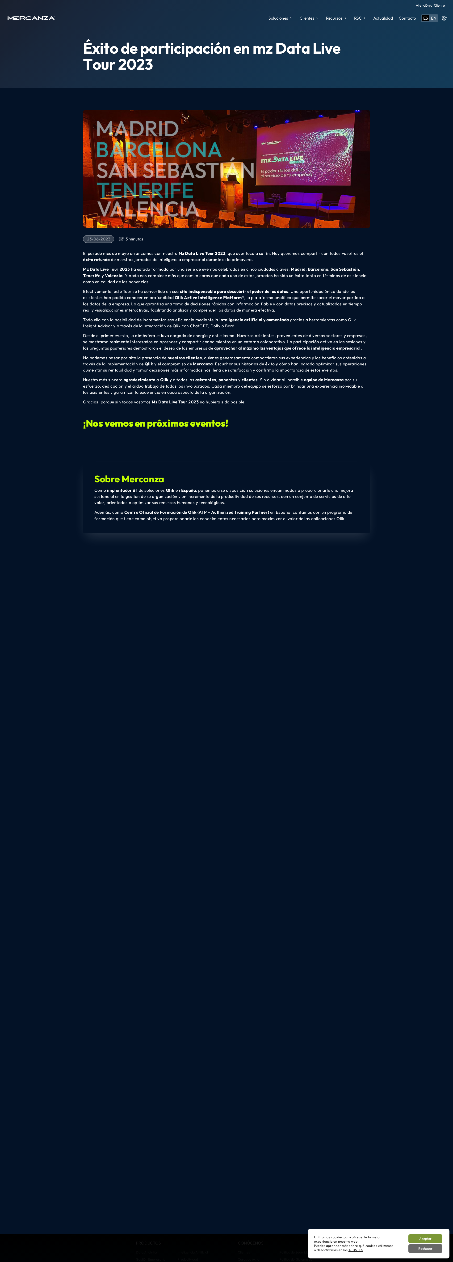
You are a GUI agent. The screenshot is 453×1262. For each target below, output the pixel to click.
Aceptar (425, 1238)
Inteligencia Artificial (192, 1252)
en (433, 18)
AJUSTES (355, 1250)
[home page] (31, 18)
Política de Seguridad (294, 1252)
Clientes (244, 1252)
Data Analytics (147, 1252)
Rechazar (425, 1248)
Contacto (407, 18)
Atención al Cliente (430, 5)
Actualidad (383, 18)
